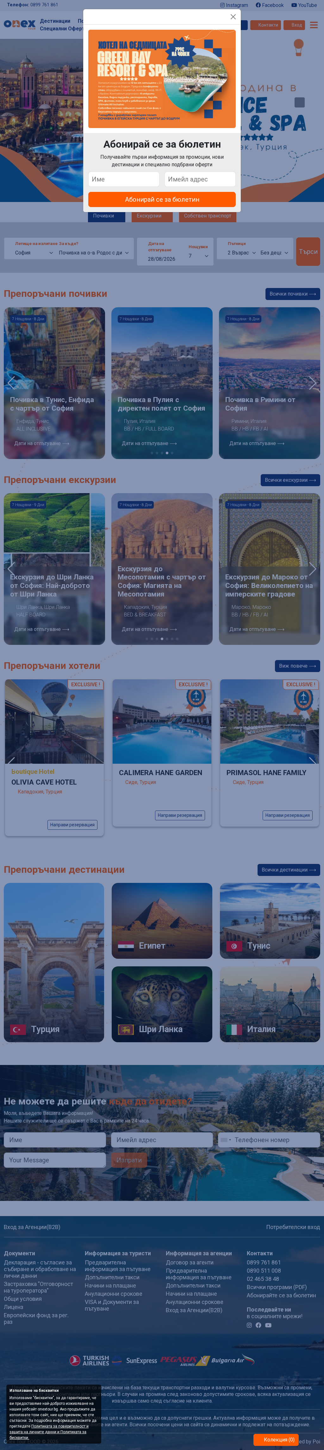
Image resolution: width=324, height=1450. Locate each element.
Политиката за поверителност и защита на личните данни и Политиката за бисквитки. (49, 1432)
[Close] (233, 17)
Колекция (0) (279, 1440)
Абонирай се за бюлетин (162, 199)
